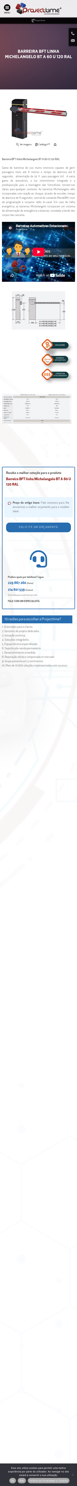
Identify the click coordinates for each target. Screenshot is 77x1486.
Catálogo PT (44, 144)
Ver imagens (26, 144)
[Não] (72, 1475)
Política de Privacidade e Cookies (49, 1480)
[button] (38, 527)
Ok (12, 1480)
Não (22, 1480)
